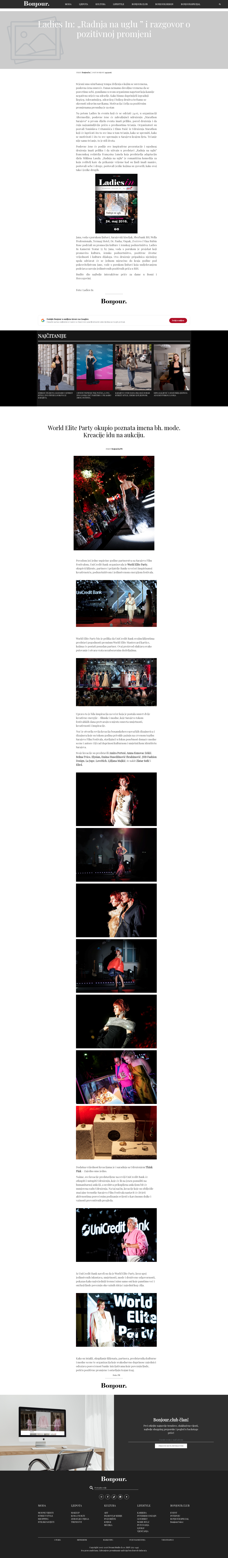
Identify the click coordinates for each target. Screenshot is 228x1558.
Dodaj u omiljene (178, 320)
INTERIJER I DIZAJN (146, 1515)
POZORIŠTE (110, 1518)
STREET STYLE (45, 1515)
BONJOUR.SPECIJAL (190, 4)
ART (106, 1512)
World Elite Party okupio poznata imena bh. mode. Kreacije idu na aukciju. (114, 431)
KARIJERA (142, 1512)
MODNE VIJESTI (46, 1512)
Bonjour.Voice (176, 1522)
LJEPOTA (83, 4)
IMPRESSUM (82, 1540)
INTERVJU (175, 1515)
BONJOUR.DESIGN (164, 4)
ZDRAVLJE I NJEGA (80, 1518)
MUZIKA (108, 1525)
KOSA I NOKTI (78, 1515)
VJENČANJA (142, 1531)
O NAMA (57, 1540)
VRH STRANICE (168, 1540)
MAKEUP (75, 1512)
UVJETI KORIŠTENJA (137, 1540)
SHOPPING (43, 1518)
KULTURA (100, 4)
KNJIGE (107, 1522)
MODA (68, 4)
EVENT (173, 1512)
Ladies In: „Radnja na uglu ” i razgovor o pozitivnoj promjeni (114, 28)
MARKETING (108, 1540)
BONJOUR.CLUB (140, 4)
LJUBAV (141, 1528)
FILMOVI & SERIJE (113, 1515)
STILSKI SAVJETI (46, 1522)
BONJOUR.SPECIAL (179, 1518)
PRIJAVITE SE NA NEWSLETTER (171, 1446)
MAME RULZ (143, 1522)
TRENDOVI (76, 1522)
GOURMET (142, 1518)
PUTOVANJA (143, 1525)
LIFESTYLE (118, 4)
